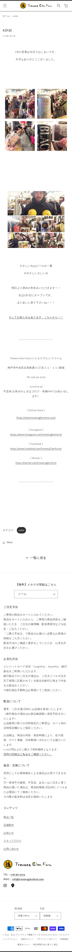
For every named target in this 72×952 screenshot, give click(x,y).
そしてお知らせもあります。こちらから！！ (36, 317)
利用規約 (64, 939)
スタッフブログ (12, 841)
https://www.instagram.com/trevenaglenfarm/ (36, 434)
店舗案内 (8, 825)
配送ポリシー (24, 945)
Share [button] (10, 542)
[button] (4, 5)
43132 (15, 16)
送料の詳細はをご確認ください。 (28, 754)
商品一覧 (8, 817)
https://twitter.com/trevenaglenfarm (36, 463)
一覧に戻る (38, 558)
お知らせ (8, 833)
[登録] (54, 594)
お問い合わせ (11, 849)
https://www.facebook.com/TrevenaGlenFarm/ (36, 448)
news (21, 530)
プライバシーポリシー (47, 939)
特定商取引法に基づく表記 (45, 945)
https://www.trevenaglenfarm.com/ (36, 417)
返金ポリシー (27, 939)
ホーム (6, 16)
